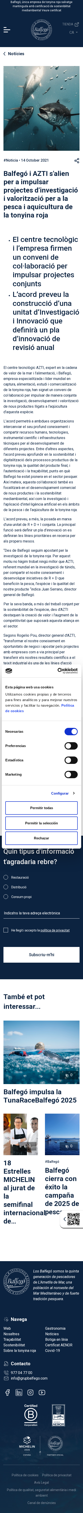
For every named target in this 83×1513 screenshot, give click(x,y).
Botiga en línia (56, 1339)
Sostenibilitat (14, 1345)
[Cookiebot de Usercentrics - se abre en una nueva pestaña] (58, 671)
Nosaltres (11, 1334)
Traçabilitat (12, 1339)
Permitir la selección (41, 823)
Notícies (16, 53)
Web (7, 1328)
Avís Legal (41, 1482)
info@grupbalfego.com (29, 1378)
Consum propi (21, 897)
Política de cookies (25, 1475)
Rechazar (41, 838)
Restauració (20, 877)
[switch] (71, 746)
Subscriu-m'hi (41, 954)
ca (72, 32)
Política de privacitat (56, 1475)
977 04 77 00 (21, 1373)
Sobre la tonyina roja (19, 1350)
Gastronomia (55, 1328)
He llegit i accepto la (40, 930)
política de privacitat (55, 930)
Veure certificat (51, 10)
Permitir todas (41, 808)
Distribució (19, 887)
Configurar (60, 793)
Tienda (68, 24)
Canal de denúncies (41, 1503)
